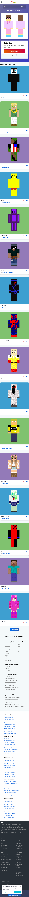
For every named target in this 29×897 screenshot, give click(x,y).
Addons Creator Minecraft (10, 781)
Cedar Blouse (5, 483)
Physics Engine (8, 649)
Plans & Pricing (19, 846)
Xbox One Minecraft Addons (10, 792)
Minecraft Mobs (4, 861)
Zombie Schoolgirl (5, 516)
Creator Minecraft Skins (9, 724)
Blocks (19, 646)
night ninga (3, 305)
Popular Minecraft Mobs (9, 744)
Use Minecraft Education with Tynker (12, 687)
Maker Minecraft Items (9, 804)
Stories (6, 656)
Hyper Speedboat (6, 624)
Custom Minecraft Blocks (9, 762)
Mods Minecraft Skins (9, 719)
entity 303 (3, 411)
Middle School (19, 861)
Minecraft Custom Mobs (9, 755)
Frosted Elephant (6, 132)
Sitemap (3, 846)
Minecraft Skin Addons (9, 787)
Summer (17, 850)
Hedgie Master (5, 518)
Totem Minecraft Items (9, 810)
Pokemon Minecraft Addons (10, 794)
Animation (7, 653)
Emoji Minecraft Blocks (9, 769)
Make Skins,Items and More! (10, 676)
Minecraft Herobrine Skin (10, 733)
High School (18, 862)
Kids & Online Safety (6, 884)
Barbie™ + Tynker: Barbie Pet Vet (11, 699)
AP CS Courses (19, 864)
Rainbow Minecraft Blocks (10, 771)
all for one (4, 343)
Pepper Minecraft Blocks (9, 772)
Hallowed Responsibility (7, 272)
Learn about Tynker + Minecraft (14, 10)
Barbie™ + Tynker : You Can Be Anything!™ (13, 697)
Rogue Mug (4, 97)
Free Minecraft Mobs (9, 753)
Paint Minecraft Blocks (9, 763)
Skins (18, 6)
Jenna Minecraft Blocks (9, 776)
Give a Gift (18, 840)
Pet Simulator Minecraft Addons (11, 790)
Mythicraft (7, 668)
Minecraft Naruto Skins (9, 726)
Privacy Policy (5, 882)
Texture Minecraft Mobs (9, 740)
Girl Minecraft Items (8, 815)
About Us (3, 838)
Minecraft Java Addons (9, 788)
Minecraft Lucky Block (9, 767)
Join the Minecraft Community (11, 680)
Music (6, 658)
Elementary (18, 859)
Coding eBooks (4, 848)
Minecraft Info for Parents (10, 689)
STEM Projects (19, 873)
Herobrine (3, 586)
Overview (18, 837)
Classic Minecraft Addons (10, 795)
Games (6, 655)
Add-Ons (19, 648)
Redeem (17, 842)
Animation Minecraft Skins (10, 730)
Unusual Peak (5, 167)
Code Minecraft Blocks (9, 774)
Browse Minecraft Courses (10, 678)
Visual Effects (7, 646)
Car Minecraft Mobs (8, 747)
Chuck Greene (4, 446)
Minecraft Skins (4, 857)
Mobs (19, 651)
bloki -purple (4, 235)
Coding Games (4, 854)
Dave (2, 130)
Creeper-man (5, 237)
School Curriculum (20, 856)
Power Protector (6, 307)
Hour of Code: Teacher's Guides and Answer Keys (14, 706)
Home (6, 6)
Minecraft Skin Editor (6, 859)
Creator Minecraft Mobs (9, 738)
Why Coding (18, 843)
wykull (2, 200)
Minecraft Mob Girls (8, 746)
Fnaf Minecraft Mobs (9, 742)
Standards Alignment (20, 869)
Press (2, 842)
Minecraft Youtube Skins (9, 721)
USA (2, 165)
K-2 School (18, 865)
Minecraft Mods (4, 867)
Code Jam (3, 869)
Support (3, 840)
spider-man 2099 (5, 340)
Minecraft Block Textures (9, 765)
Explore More (14, 629)
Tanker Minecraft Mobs (9, 751)
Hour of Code (4, 870)
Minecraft (12, 6)
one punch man (4, 375)
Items (19, 649)
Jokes (6, 648)
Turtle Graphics (8, 660)
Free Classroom (19, 857)
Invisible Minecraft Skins (9, 717)
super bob (3, 94)
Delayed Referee (6, 202)
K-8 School (18, 867)
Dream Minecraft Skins (9, 728)
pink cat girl (3, 621)
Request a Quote (19, 875)
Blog (2, 837)
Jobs (2, 843)
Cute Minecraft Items (9, 817)
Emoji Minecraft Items (9, 808)
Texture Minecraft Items (9, 811)
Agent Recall (7, 666)
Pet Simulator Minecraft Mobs (11, 749)
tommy (2, 270)
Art (5, 644)
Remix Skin (14, 51)
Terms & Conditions (5, 881)
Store (2, 850)
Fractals (6, 651)
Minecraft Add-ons (5, 864)
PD (16, 870)
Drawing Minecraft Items (9, 813)
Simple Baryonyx (6, 553)
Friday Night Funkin (6, 588)
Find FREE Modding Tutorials (10, 685)
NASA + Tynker (8, 701)
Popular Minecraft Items (9, 806)
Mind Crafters (7, 670)
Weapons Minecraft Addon (10, 785)
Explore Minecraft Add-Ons (10, 682)
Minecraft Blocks (5, 862)
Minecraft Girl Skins (8, 731)
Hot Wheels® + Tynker (9, 702)
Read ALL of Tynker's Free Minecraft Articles (13, 691)
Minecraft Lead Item (8, 801)
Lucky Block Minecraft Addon (10, 783)
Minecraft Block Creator (9, 760)
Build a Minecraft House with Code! (12, 683)
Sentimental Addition (7, 448)
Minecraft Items (4, 865)
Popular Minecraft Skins (9, 722)
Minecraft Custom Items (9, 803)
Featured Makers (19, 845)
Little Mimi (3, 481)
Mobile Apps (4, 845)
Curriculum (18, 838)
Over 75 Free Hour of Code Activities (12, 704)
